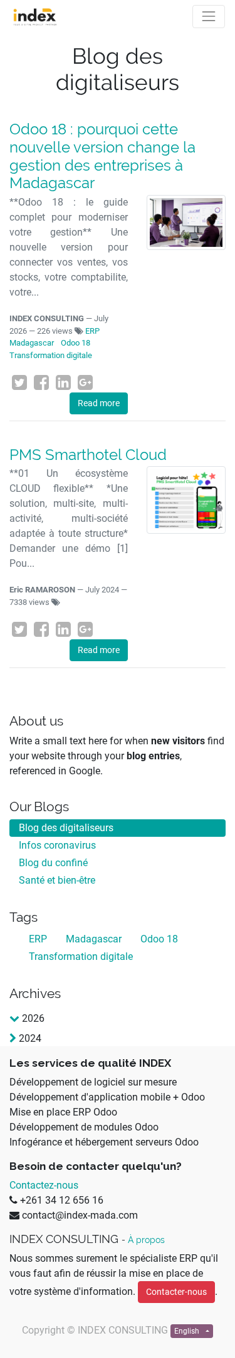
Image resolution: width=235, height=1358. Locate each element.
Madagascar (31, 342)
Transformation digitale (50, 355)
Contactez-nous (43, 1185)
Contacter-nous (176, 1292)
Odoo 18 (75, 342)
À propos (146, 1240)
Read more (99, 403)
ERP (92, 331)
